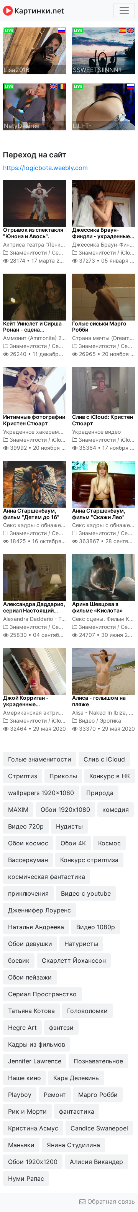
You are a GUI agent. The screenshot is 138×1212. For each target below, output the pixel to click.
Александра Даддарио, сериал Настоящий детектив (34, 610)
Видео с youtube (86, 893)
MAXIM (18, 809)
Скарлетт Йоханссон (74, 960)
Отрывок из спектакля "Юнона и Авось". (33, 232)
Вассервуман (28, 860)
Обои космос (28, 843)
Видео (87, 720)
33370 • (106, 728)
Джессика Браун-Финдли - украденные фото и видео (101, 236)
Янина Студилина (73, 1145)
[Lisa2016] (34, 50)
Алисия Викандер (96, 1162)
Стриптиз (22, 776)
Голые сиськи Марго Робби (99, 326)
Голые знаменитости (39, 759)
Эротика (110, 720)
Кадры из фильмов (36, 1044)
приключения (28, 893)
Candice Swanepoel (99, 1128)
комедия (115, 809)
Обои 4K (73, 843)
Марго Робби (98, 1094)
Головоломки (87, 1011)
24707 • (107, 635)
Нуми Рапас (26, 1178)
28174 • (38, 260)
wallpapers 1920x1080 (41, 793)
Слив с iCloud (104, 759)
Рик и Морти (27, 1111)
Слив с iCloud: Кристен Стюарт (102, 420)
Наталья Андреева (36, 927)
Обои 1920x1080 (65, 809)
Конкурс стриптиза (89, 860)
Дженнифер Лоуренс (39, 910)
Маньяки (21, 1145)
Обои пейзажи (30, 977)
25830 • (44, 635)
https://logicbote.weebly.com (45, 168)
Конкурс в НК (109, 776)
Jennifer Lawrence (34, 1061)
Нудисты (69, 826)
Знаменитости (28, 252)
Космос (109, 843)
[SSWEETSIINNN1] (103, 50)
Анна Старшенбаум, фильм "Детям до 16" (31, 513)
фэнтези (61, 1027)
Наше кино (24, 1078)
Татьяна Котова (31, 1011)
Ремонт (55, 1094)
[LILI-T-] (103, 106)
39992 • (41, 447)
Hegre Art (22, 1027)
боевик (19, 960)
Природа (99, 793)
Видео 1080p (95, 927)
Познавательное (98, 1061)
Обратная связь (110, 1201)
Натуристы (81, 943)
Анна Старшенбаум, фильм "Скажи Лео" (98, 513)
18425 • (42, 541)
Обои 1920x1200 (33, 1162)
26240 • (42, 354)
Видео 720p (26, 826)
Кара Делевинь (76, 1078)
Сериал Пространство (42, 994)
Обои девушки (30, 943)
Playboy (19, 1094)
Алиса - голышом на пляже (99, 700)
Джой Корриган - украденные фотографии (26, 704)
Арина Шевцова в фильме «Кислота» (97, 607)
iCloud (128, 252)
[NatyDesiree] (34, 106)
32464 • (37, 728)
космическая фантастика (46, 876)
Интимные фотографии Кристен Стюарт (34, 420)
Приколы (63, 776)
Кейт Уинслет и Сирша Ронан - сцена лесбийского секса (32, 330)
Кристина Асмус (33, 1128)
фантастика (76, 1111)
